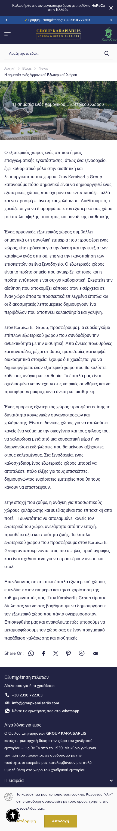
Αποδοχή (60, 821)
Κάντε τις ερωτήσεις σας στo (45, 710)
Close (111, 8)
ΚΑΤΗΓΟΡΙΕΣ (7, 34)
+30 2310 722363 (27, 695)
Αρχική (9, 68)
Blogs (27, 68)
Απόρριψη (26, 821)
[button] (6, 20)
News (43, 68)
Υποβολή (107, 53)
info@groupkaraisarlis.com (35, 703)
